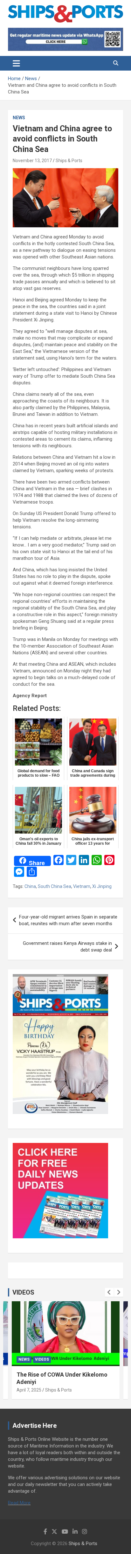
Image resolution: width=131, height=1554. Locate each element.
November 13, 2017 (32, 160)
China (30, 886)
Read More (19, 1503)
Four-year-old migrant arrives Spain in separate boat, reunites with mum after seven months (68, 920)
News (19, 117)
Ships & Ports (69, 160)
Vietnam (81, 886)
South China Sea (54, 886)
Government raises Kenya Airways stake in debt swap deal (67, 946)
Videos (42, 1359)
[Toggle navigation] (16, 63)
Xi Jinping (102, 886)
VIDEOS (23, 1292)
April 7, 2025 (29, 1389)
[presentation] (109, 1292)
